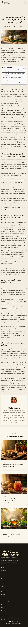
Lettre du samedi (5, 602)
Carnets (3, 576)
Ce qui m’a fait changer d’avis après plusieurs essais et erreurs (13, 74)
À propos (3, 586)
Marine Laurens (11, 26)
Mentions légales (13, 621)
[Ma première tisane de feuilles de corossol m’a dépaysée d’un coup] (14, 518)
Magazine (3, 570)
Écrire (2, 610)
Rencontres (4, 573)
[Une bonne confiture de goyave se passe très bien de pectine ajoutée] (14, 484)
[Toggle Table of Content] (23, 67)
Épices (2, 578)
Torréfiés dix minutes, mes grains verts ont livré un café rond (13, 465)
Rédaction (3, 591)
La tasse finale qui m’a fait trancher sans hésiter (14, 80)
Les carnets (4, 607)
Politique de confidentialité (14, 623)
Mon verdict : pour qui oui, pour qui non (12, 82)
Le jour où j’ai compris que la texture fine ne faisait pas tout (13, 70)
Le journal (3, 604)
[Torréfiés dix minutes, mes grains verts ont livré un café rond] (14, 450)
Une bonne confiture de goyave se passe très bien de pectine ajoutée (13, 499)
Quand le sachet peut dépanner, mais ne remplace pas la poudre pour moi (12, 78)
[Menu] (25, 2)
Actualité (14, 13)
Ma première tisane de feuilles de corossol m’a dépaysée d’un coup (12, 533)
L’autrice (3, 594)
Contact (3, 589)
